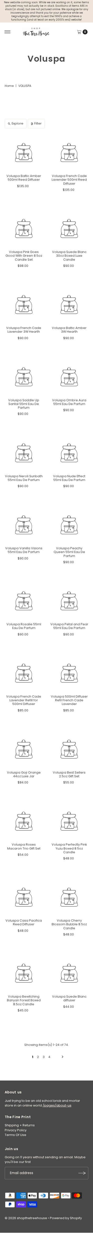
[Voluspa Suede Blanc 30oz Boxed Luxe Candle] (69, 228)
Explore (17, 123)
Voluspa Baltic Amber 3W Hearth (69, 330)
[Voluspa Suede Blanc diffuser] (69, 973)
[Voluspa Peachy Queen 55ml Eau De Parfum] (69, 525)
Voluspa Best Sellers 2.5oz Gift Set (69, 774)
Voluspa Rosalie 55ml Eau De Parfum (23, 626)
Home (9, 86)
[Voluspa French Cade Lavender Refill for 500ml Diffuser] (24, 673)
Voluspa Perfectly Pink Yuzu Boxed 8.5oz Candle (69, 848)
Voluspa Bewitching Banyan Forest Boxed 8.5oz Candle (24, 1000)
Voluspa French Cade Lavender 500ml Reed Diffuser (69, 180)
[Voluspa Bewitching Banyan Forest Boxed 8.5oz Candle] (24, 973)
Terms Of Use (15, 1135)
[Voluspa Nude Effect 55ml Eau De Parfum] (69, 453)
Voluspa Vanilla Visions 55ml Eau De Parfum (23, 550)
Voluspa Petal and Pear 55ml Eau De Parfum (69, 626)
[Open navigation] (7, 32)
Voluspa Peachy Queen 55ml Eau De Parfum (69, 552)
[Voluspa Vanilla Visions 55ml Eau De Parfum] (24, 525)
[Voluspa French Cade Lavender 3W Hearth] (24, 304)
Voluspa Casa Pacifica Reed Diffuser (23, 922)
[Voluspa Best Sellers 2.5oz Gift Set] (69, 749)
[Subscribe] (82, 1173)
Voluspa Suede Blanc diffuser (69, 998)
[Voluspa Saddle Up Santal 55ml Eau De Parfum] (24, 377)
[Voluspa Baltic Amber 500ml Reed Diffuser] (24, 152)
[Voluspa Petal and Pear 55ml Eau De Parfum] (69, 601)
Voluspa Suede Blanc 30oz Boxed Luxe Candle (69, 256)
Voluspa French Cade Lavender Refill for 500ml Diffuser (23, 700)
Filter (38, 123)
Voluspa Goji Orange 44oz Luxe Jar (24, 774)
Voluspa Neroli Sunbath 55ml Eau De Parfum (24, 478)
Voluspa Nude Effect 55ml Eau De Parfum (69, 478)
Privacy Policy (16, 1130)
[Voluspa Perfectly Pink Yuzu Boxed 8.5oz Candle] (69, 821)
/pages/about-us (57, 1105)
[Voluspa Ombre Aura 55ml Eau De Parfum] (69, 377)
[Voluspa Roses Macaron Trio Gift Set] (24, 821)
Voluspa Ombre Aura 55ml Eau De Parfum (69, 402)
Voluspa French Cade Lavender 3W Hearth (23, 330)
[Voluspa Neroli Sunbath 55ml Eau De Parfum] (24, 453)
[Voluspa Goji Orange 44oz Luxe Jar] (24, 749)
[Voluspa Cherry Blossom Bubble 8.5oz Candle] (69, 897)
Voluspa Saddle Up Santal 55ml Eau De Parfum (23, 404)
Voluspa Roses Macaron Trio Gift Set (23, 846)
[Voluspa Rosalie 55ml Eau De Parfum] (24, 601)
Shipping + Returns (20, 1125)
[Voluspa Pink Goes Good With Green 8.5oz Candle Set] (24, 228)
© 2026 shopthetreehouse (26, 1218)
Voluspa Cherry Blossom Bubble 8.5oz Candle (69, 924)
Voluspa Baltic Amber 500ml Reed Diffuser (23, 178)
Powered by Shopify (66, 1218)
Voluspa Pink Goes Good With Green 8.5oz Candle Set (23, 256)
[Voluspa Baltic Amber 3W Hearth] (69, 304)
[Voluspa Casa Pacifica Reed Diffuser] (24, 897)
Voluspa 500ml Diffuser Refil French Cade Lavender (69, 700)
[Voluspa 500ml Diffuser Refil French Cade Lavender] (69, 673)
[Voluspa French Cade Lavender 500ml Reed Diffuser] (69, 152)
